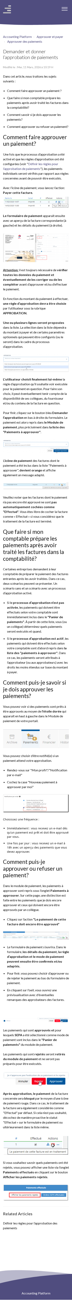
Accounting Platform (17, 36)
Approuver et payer (50, 36)
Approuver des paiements (24, 41)
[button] (64, 7)
